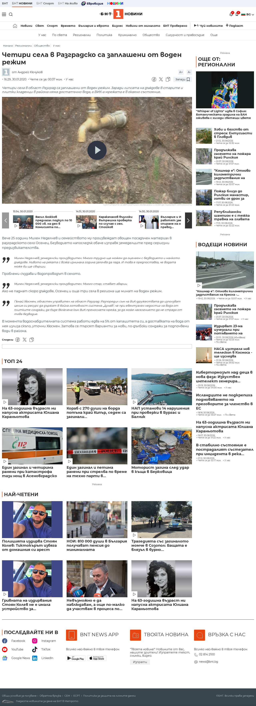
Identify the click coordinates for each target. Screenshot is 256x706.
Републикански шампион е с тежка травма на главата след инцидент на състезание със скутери (232, 215)
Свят (39, 26)
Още (214, 35)
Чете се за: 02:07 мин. (230, 298)
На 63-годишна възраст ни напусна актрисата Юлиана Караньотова (30, 412)
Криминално (127, 35)
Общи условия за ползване (19, 695)
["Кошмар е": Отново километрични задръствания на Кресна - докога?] (204, 177)
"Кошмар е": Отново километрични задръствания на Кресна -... (224, 293)
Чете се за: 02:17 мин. (209, 460)
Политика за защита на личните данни (109, 695)
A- (189, 72)
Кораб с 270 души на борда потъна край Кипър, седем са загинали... (96, 412)
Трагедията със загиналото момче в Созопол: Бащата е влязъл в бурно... (160, 545)
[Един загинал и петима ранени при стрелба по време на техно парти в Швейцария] (97, 445)
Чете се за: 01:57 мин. (227, 319)
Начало (8, 45)
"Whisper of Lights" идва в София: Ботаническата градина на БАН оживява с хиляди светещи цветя (223, 115)
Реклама (97, 484)
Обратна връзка (50, 695)
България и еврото (93, 26)
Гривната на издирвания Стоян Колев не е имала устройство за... (27, 604)
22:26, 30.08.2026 (224, 360)
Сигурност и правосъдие (185, 35)
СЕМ (67, 695)
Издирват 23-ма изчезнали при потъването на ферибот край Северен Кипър (228, 329)
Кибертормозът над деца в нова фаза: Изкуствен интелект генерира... (224, 376)
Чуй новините (211, 26)
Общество (151, 35)
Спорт (52, 26)
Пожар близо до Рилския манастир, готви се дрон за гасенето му (231, 194)
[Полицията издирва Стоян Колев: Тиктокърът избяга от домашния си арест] (32, 519)
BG (249, 14)
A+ (181, 72)
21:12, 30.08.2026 (206, 458)
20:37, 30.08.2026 (224, 317)
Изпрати (140, 662)
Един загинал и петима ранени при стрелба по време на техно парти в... (97, 472)
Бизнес (117, 26)
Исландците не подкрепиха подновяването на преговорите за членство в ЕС (224, 402)
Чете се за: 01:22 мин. (209, 438)
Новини (26, 26)
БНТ (5, 3)
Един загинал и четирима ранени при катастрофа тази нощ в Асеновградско (29, 472)
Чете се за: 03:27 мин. (210, 415)
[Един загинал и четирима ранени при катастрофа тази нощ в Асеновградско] (32, 445)
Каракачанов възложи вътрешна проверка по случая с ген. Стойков (116, 222)
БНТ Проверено (175, 26)
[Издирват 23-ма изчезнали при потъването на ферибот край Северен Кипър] (204, 332)
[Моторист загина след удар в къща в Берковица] (161, 445)
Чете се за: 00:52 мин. (228, 363)
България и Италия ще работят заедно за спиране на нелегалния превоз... (179, 222)
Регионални (82, 35)
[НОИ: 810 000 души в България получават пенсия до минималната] (97, 519)
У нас (42, 35)
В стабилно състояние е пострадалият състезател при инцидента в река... (224, 449)
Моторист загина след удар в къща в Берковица (160, 470)
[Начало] (15, 26)
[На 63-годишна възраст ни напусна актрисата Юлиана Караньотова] (32, 386)
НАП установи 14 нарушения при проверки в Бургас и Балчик (160, 412)
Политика (104, 35)
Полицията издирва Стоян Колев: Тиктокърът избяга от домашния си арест (29, 545)
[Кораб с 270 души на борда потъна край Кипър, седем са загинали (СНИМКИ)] (97, 386)
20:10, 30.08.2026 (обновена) (230, 337)
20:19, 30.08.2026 (206, 385)
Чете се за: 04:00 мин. (210, 388)
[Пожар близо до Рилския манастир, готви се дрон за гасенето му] (204, 197)
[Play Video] (97, 150)
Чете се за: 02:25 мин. (228, 340)
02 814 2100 (207, 654)
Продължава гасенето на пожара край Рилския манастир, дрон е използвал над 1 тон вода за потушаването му (232, 153)
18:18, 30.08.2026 (206, 413)
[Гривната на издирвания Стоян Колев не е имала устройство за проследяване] (32, 578)
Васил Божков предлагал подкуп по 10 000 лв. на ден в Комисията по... (53, 222)
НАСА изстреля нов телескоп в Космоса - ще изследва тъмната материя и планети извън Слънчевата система (233, 352)
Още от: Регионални (216, 62)
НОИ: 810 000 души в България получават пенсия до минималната (97, 545)
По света (59, 35)
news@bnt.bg (208, 661)
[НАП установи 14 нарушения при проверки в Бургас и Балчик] (161, 386)
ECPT (76, 695)
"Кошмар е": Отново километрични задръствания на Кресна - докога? (232, 174)
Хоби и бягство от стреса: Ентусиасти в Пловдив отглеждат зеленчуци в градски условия (233, 133)
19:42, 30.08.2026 (206, 298)
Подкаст (236, 26)
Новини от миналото (143, 26)
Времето (68, 26)
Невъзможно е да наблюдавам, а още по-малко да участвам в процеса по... (96, 604)
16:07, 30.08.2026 (206, 435)
